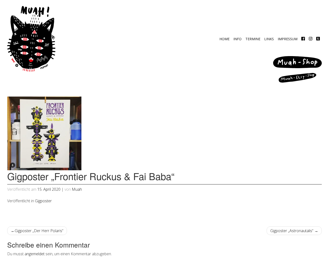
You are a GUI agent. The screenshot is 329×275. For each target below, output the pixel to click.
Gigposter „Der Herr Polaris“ (39, 230)
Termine (252, 39)
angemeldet (35, 253)
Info (237, 39)
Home (224, 39)
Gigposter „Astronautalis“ (291, 230)
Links (269, 39)
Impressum (287, 39)
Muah (77, 189)
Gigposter (43, 200)
